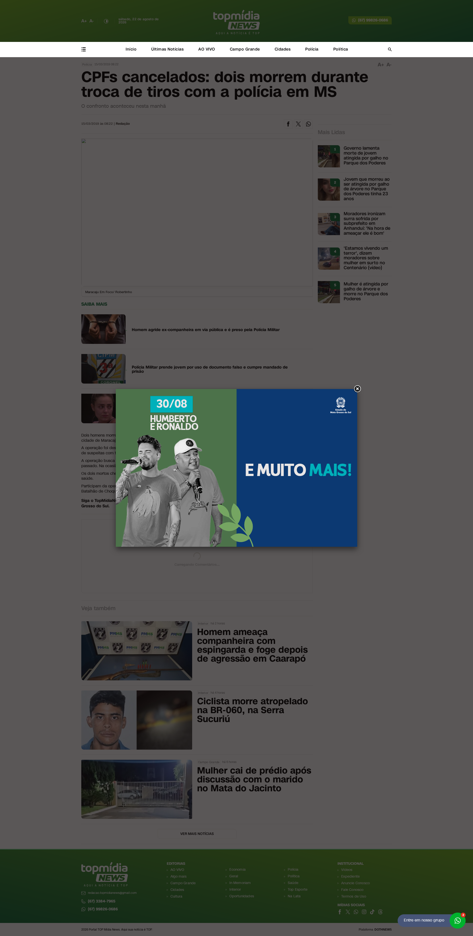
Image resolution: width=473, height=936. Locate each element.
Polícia (312, 49)
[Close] (357, 389)
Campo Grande (245, 49)
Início (131, 49)
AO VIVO (206, 49)
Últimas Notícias (167, 49)
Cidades (283, 49)
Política (340, 49)
